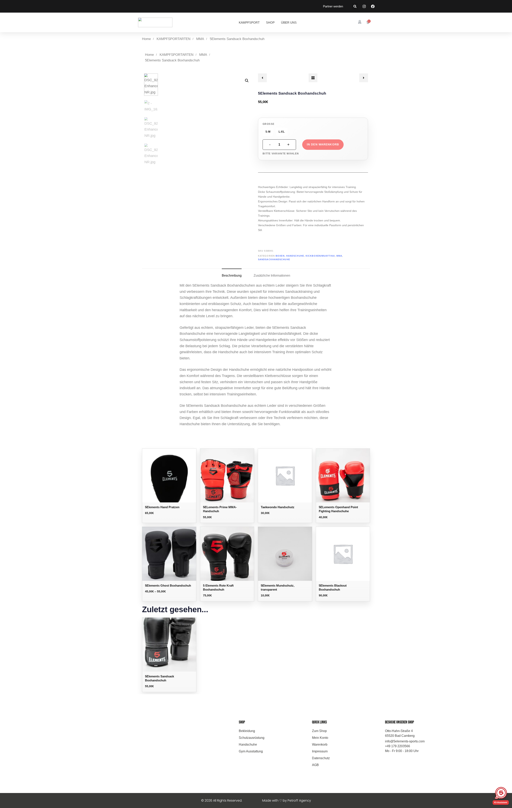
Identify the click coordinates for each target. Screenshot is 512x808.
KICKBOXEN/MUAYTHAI (320, 256)
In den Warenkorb (323, 144)
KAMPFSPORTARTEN (173, 39)
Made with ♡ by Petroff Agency (286, 800)
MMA (200, 39)
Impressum (320, 751)
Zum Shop (319, 731)
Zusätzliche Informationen (272, 275)
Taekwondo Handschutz (277, 507)
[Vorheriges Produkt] (262, 77)
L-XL (282, 131)
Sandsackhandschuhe (274, 259)
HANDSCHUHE (295, 256)
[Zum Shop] (313, 77)
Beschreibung (232, 275)
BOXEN (280, 256)
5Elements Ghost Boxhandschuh (168, 585)
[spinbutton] (279, 144)
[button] (355, 6)
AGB (315, 765)
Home (146, 39)
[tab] (232, 275)
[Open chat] (500, 793)
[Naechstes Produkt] (363, 77)
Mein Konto (320, 737)
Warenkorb (319, 744)
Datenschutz (321, 758)
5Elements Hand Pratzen (162, 507)
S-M (267, 131)
